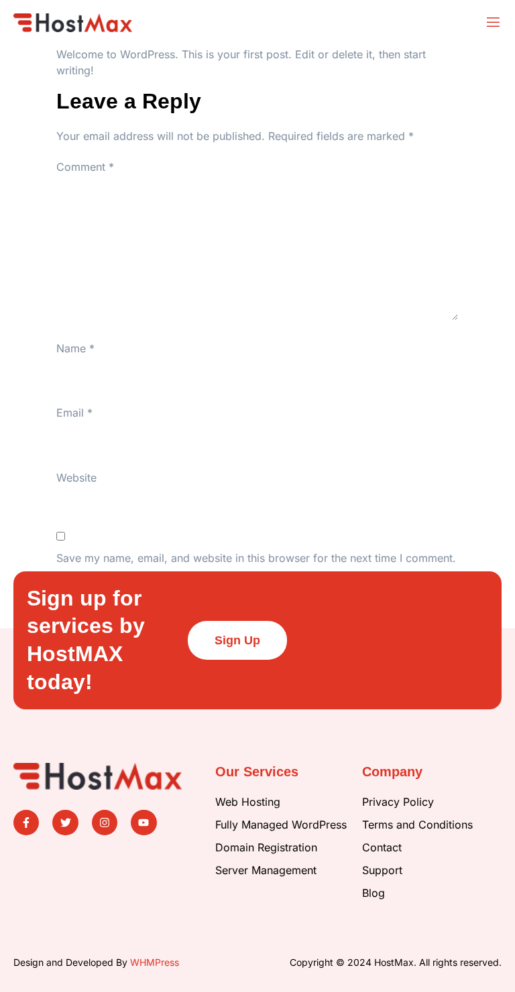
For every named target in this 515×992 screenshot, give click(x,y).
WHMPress (154, 962)
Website (76, 477)
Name (75, 348)
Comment (85, 166)
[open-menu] (493, 22)
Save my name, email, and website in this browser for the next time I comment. (256, 558)
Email (74, 412)
